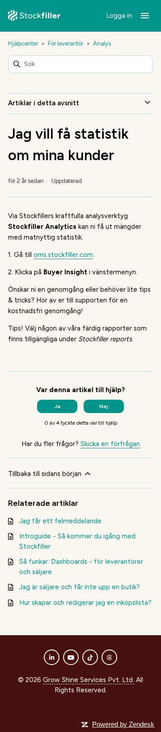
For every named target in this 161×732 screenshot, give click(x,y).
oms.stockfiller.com (63, 255)
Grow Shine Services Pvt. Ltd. (88, 680)
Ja (57, 406)
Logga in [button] (120, 16)
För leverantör (65, 43)
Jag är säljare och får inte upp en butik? (79, 587)
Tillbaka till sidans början (45, 474)
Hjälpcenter (23, 43)
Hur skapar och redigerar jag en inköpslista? (85, 603)
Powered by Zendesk (123, 724)
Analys (102, 43)
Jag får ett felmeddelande (60, 521)
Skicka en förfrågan (110, 444)
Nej (103, 406)
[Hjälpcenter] (34, 16)
